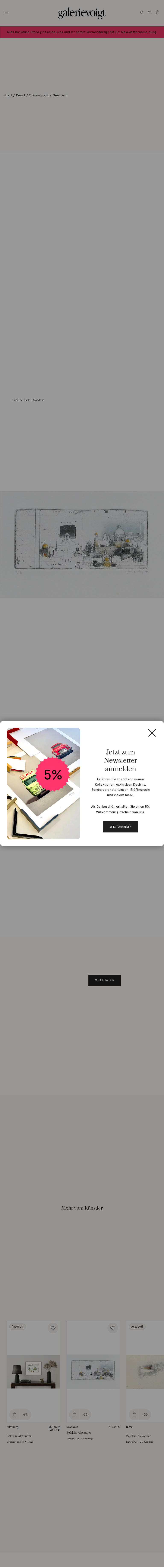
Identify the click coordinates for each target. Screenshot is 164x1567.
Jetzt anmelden (120, 826)
